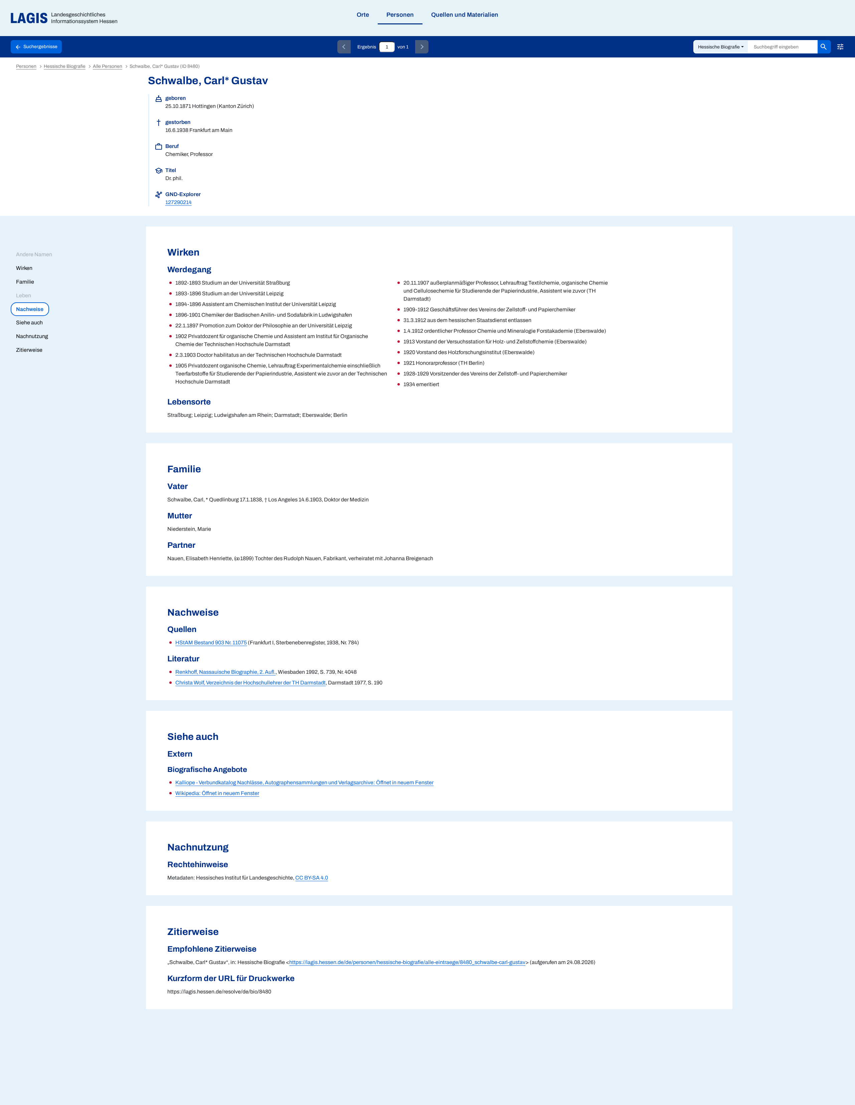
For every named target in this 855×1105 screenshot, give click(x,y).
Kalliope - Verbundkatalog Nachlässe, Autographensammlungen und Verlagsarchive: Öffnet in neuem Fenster (304, 782)
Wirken (24, 268)
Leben (23, 295)
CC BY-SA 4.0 (311, 878)
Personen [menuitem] (400, 14)
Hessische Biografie (719, 46)
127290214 (178, 202)
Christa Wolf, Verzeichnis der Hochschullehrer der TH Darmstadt (250, 682)
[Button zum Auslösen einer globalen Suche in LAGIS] (824, 46)
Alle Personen (107, 66)
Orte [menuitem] (363, 14)
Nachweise (29, 309)
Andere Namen (34, 254)
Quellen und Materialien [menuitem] (464, 14)
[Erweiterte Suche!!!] (840, 47)
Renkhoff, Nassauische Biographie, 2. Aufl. (225, 672)
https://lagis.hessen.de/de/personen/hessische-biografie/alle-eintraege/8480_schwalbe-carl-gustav (407, 962)
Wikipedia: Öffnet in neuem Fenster (217, 793)
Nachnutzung (32, 336)
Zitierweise (29, 350)
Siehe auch (29, 322)
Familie (25, 282)
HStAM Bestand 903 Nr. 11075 (211, 642)
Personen (26, 66)
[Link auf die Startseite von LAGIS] (67, 18)
